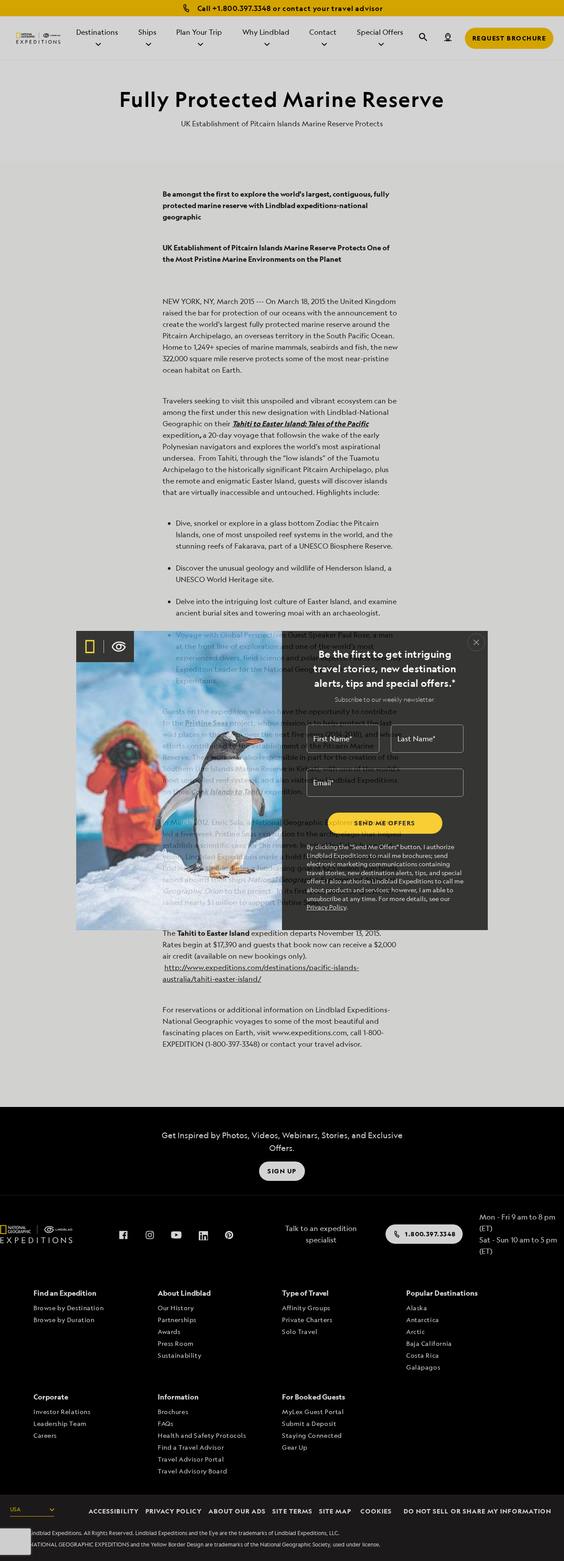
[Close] (476, 642)
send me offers (384, 823)
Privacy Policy (326, 907)
